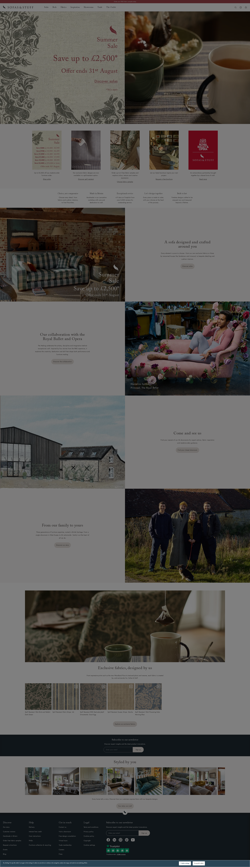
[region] (125, 863)
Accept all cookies (199, 863)
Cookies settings (185, 863)
